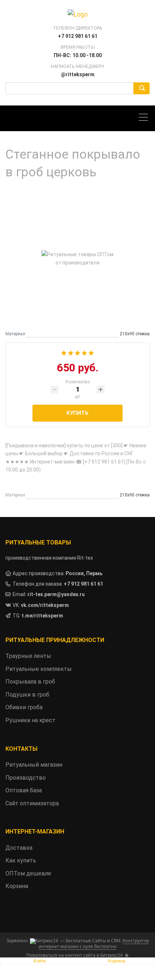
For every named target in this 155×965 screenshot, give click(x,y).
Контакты (21, 748)
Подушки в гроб (27, 694)
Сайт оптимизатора (32, 803)
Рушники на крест (30, 720)
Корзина (116, 961)
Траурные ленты (28, 655)
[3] (77, 352)
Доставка (18, 847)
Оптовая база (23, 790)
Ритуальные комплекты (38, 668)
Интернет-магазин (34, 831)
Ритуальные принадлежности (54, 640)
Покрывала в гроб (30, 681)
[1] (64, 352)
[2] (71, 352)
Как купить (20, 860)
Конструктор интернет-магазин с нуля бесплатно (94, 943)
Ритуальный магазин (33, 764)
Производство (25, 777)
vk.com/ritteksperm (45, 605)
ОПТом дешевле (28, 873)
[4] (84, 352)
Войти (40, 961)
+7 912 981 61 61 (83, 584)
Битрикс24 (111, 955)
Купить (77, 413)
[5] (91, 352)
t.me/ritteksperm (42, 616)
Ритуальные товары (38, 542)
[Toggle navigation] (145, 118)
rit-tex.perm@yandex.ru (56, 594)
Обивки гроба (24, 707)
